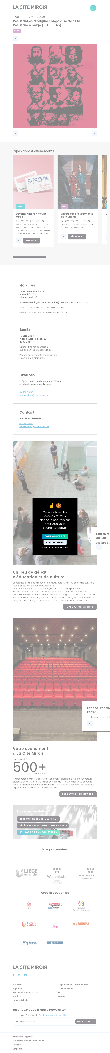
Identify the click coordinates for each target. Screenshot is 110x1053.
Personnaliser (55, 542)
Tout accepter (55, 536)
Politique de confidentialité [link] (55, 547)
